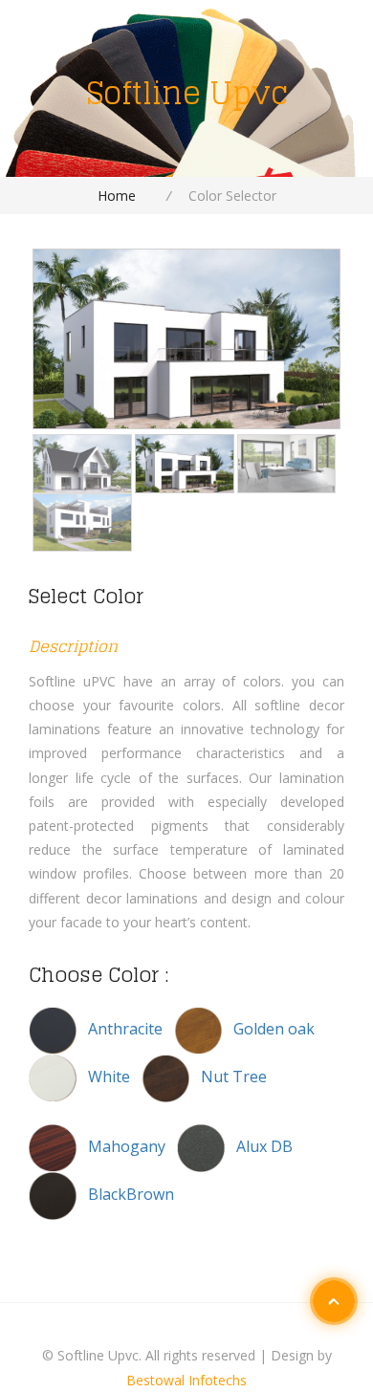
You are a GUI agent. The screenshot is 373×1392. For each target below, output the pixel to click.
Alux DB (264, 1146)
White (111, 1076)
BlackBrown (131, 1194)
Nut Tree (234, 1076)
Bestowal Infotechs (186, 1380)
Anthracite (127, 1028)
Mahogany (128, 1146)
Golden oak (275, 1028)
